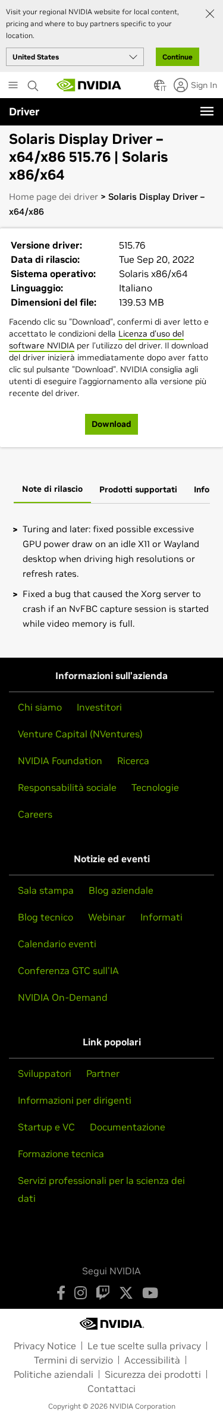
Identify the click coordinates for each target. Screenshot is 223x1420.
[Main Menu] (13, 86)
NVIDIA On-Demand (63, 997)
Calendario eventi (57, 944)
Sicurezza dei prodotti (153, 1374)
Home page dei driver (53, 196)
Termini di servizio (73, 1360)
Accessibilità (152, 1360)
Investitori (99, 707)
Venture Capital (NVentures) (80, 734)
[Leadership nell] (89, 85)
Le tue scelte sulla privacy (144, 1346)
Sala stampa (46, 890)
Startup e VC (46, 1127)
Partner (103, 1073)
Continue (177, 56)
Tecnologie (155, 787)
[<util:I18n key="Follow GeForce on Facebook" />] (60, 1293)
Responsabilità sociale (67, 787)
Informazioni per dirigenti (74, 1100)
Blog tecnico (45, 917)
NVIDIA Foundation (60, 760)
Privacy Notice (45, 1346)
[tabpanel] (111, 576)
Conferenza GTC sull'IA (68, 970)
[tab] (52, 490)
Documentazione (127, 1127)
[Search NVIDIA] (33, 83)
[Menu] (207, 111)
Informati (161, 917)
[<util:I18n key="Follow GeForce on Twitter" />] (126, 1293)
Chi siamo (40, 707)
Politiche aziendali (53, 1374)
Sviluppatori (44, 1073)
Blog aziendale (121, 890)
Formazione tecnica (61, 1154)
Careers (35, 814)
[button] (159, 89)
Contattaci (111, 1388)
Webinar (106, 917)
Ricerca (133, 760)
